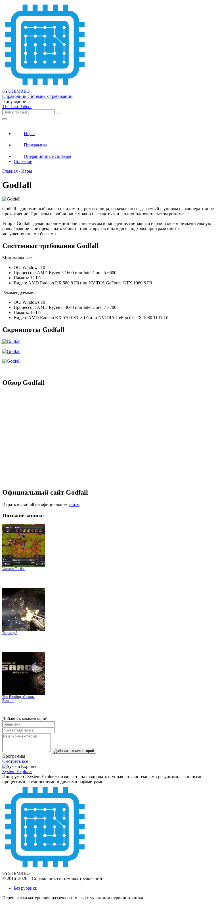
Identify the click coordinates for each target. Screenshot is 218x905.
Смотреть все (15, 761)
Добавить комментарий (74, 751)
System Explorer (17, 771)
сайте (74, 504)
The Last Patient (17, 106)
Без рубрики (25, 888)
